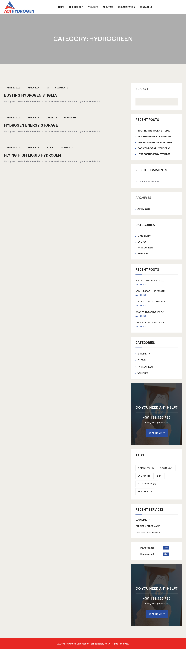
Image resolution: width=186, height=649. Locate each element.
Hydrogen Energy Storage (31, 125)
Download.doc (147, 548)
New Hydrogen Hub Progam (154, 136)
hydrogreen (33, 87)
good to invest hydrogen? (154, 148)
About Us (108, 7)
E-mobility (51, 117)
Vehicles (143, 253)
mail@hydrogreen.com (156, 422)
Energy (49, 147)
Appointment (157, 433)
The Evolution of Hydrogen (155, 142)
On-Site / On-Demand (147, 526)
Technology (76, 7)
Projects (93, 7)
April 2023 (144, 209)
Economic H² (142, 520)
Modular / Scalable (147, 533)
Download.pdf (147, 554)
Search (141, 89)
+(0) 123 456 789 (157, 417)
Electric (166, 468)
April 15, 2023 (13, 147)
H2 (47, 87)
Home (61, 7)
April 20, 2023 (13, 87)
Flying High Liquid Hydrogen (32, 155)
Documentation (126, 7)
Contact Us (146, 7)
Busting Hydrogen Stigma (30, 95)
